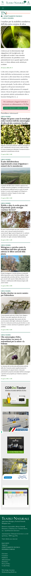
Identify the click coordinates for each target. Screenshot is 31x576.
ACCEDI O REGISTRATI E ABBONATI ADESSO (15, 108)
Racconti (5, 543)
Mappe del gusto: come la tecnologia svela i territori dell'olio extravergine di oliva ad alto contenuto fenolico (15, 120)
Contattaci (5, 556)
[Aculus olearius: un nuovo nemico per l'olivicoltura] (15, 306)
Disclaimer (5, 562)
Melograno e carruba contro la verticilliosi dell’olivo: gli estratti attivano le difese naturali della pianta (13, 250)
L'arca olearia (8, 18)
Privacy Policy (6, 564)
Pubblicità (5, 558)
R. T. (11, 67)
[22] (15, 3)
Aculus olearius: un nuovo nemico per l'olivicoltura (14, 294)
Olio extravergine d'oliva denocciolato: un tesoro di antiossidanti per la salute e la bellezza (12, 340)
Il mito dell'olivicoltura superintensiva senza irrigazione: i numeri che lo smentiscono (14, 163)
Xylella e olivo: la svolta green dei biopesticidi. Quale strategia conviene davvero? (14, 207)
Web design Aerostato (8, 570)
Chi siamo (5, 554)
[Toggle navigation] (3, 8)
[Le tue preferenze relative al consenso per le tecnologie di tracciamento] (1, 432)
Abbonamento (6, 560)
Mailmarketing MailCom (9, 572)
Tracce (4, 545)
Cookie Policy (6, 566)
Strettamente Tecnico (13, 16)
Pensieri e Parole (8, 549)
